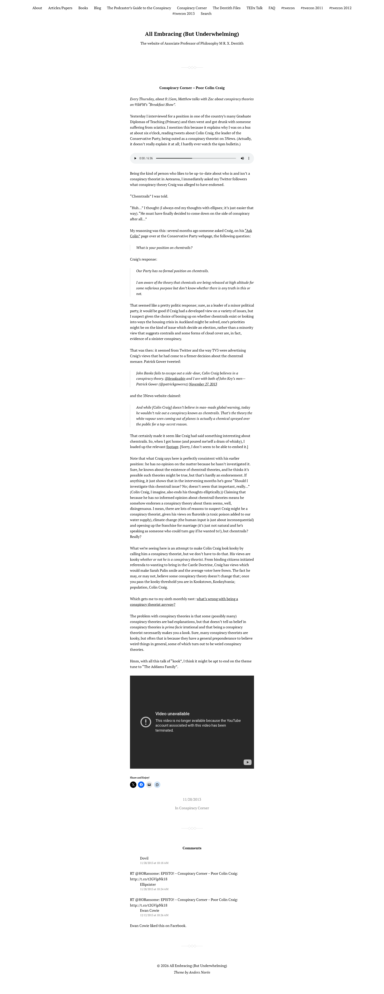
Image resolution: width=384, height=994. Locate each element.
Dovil (144, 858)
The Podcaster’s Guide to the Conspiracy (139, 7)
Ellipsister (148, 884)
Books (83, 7)
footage (172, 446)
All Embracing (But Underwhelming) (192, 33)
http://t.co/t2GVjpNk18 (148, 879)
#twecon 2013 (183, 13)
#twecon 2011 (312, 7)
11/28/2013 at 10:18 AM (154, 863)
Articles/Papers (60, 7)
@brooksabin (175, 378)
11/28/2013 (192, 799)
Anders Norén (199, 972)
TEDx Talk (255, 7)
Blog (97, 7)
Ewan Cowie (149, 910)
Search (206, 13)
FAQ (272, 7)
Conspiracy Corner (192, 7)
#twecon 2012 (340, 7)
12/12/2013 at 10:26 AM (154, 915)
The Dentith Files (227, 7)
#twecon (288, 7)
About (37, 7)
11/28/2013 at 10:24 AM (154, 889)
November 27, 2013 (203, 384)
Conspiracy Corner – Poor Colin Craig (192, 87)
